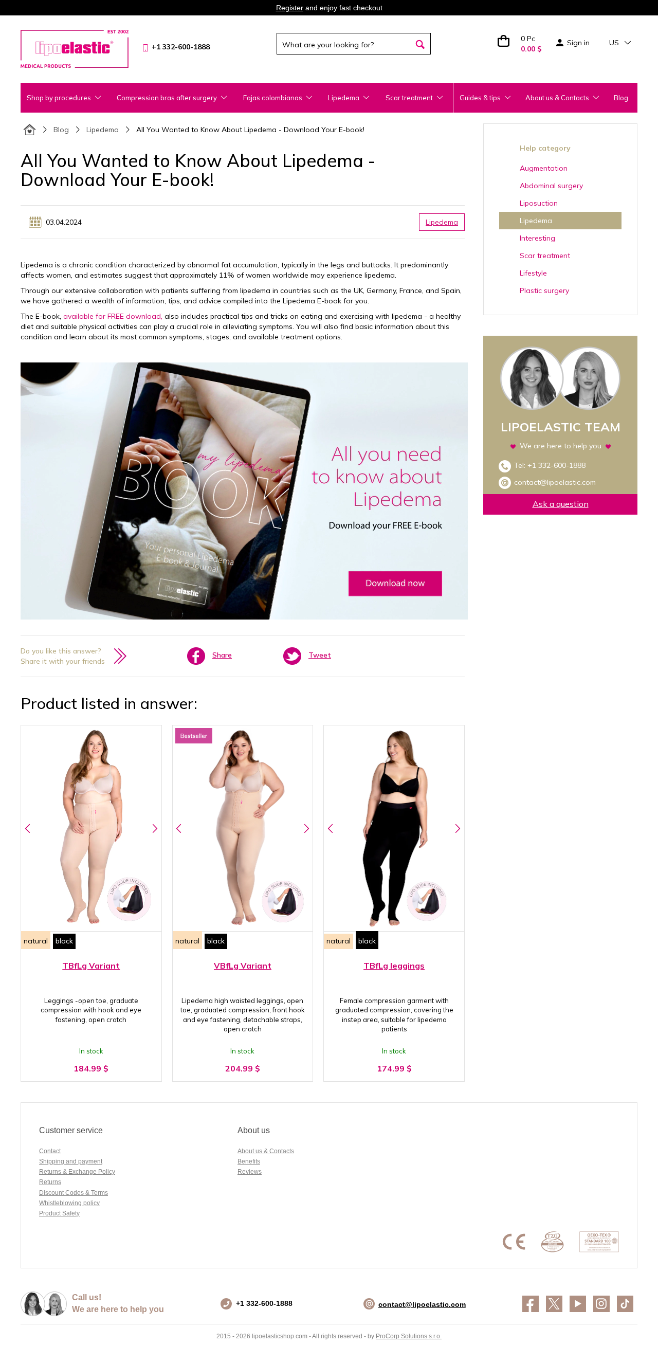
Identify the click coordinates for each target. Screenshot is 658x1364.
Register (289, 8)
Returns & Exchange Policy (77, 1171)
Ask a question (561, 504)
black (64, 940)
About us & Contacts (557, 98)
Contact (50, 1151)
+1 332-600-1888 (556, 465)
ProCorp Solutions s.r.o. (409, 1336)
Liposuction (539, 203)
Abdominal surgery (551, 185)
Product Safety (59, 1213)
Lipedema (102, 129)
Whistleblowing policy (69, 1203)
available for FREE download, (112, 316)
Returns (50, 1182)
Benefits (248, 1161)
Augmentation (544, 168)
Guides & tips (480, 98)
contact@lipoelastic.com (555, 482)
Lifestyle (533, 273)
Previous (27, 828)
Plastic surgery (544, 290)
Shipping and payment (70, 1161)
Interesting (537, 238)
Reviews (249, 1171)
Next (155, 828)
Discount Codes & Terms (73, 1192)
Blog (621, 98)
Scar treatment (545, 255)
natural (36, 940)
